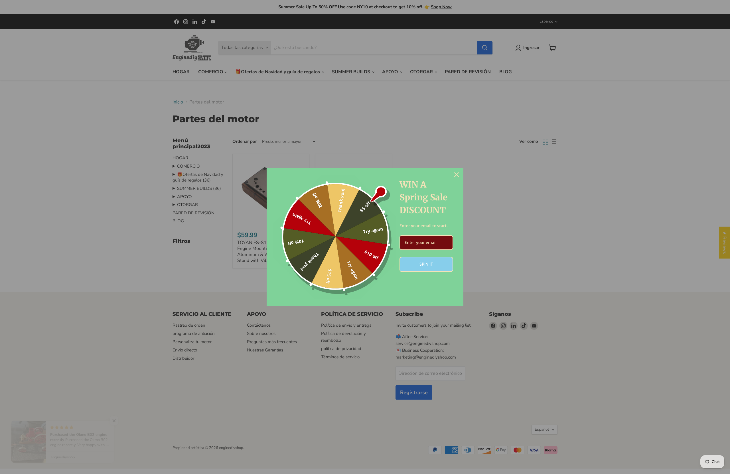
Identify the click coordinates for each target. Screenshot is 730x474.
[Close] (456, 175)
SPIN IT (426, 264)
